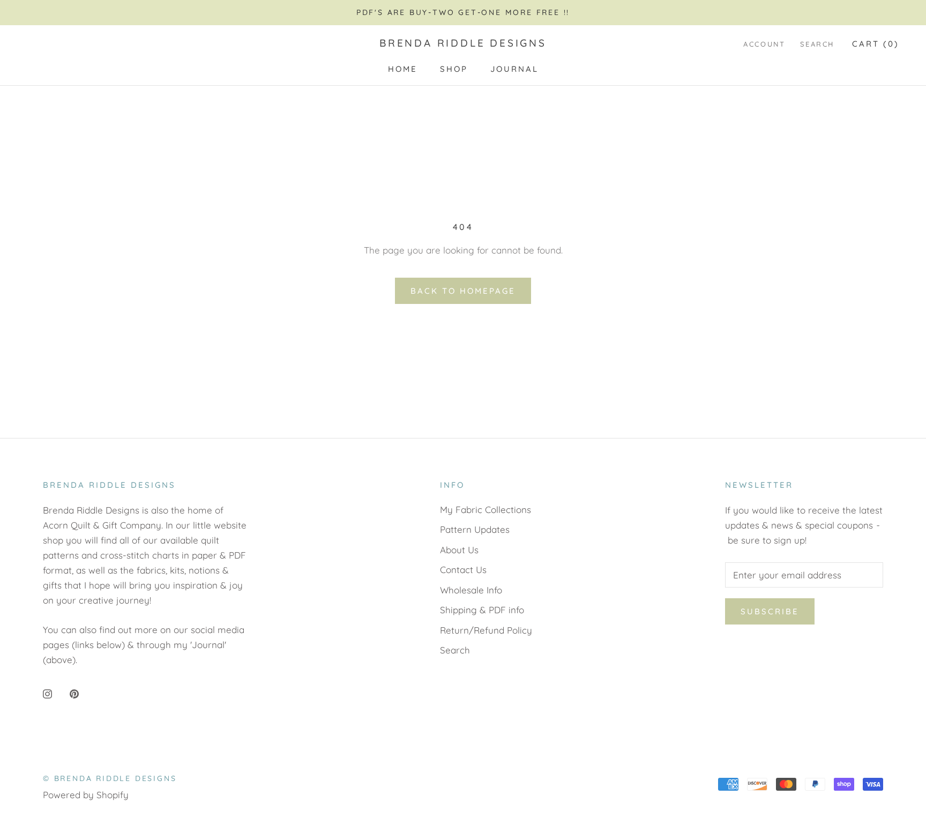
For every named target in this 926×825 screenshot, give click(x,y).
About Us (459, 549)
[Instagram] (47, 692)
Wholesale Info (471, 590)
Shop (454, 69)
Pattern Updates (475, 529)
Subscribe (770, 611)
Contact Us (463, 569)
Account (764, 44)
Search (817, 44)
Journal (514, 69)
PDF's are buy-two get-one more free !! (463, 12)
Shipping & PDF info (482, 609)
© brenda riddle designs (109, 778)
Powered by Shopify (86, 794)
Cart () (875, 44)
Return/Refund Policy (486, 630)
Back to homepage (463, 291)
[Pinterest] (74, 692)
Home (402, 69)
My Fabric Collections (485, 509)
